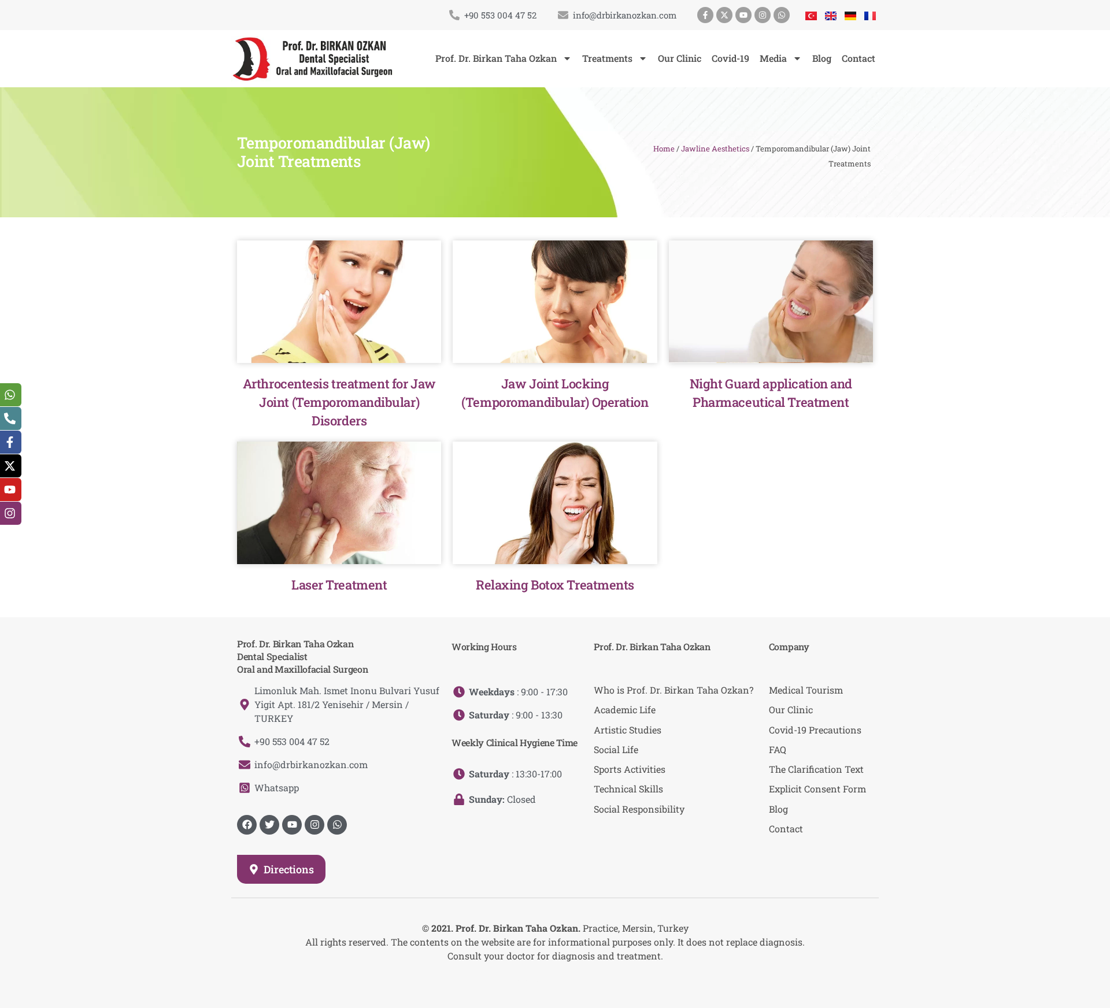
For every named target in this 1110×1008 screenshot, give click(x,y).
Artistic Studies (627, 730)
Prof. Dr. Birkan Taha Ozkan (496, 58)
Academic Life (625, 709)
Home (664, 148)
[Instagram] (762, 15)
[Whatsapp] (782, 15)
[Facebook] (247, 825)
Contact (858, 58)
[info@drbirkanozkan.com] (563, 15)
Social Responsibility (639, 809)
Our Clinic (679, 58)
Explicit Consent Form (817, 789)
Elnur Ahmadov (565, 979)
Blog (821, 58)
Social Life (616, 749)
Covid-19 (730, 58)
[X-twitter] (724, 15)
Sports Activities (629, 769)
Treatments (607, 58)
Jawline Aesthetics (715, 148)
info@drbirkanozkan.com (624, 15)
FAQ (777, 749)
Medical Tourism (806, 690)
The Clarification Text (816, 769)
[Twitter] (269, 825)
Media (773, 58)
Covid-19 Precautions (815, 730)
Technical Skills (628, 789)
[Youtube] (743, 15)
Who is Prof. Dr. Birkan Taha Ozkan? (673, 690)
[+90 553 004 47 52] (454, 15)
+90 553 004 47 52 (500, 15)
